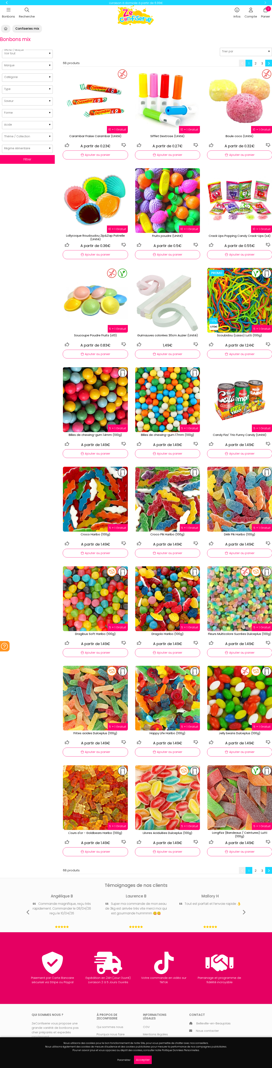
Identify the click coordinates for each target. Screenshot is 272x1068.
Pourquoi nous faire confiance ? (111, 1036)
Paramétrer (123, 1060)
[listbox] (27, 54)
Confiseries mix (27, 28)
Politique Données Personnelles (180, 1050)
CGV (146, 1027)
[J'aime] (67, 145)
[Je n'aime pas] (124, 145)
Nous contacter (207, 1031)
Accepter (143, 1060)
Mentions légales (155, 1034)
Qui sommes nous (110, 1027)
